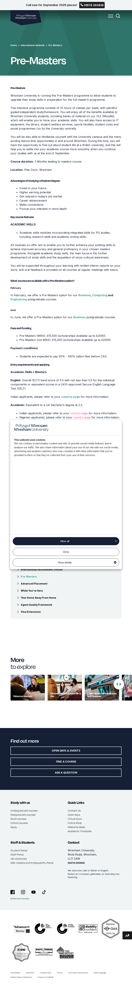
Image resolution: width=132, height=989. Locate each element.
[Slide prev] (117, 684)
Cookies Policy (45, 972)
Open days (74, 814)
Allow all (64, 541)
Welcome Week (76, 827)
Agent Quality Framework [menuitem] (36, 604)
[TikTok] (44, 892)
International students (33, 45)
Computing (99, 295)
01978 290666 (76, 862)
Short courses (18, 818)
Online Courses (19, 823)
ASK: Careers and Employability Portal (31, 862)
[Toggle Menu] (109, 18)
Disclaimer (30, 972)
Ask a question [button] (66, 772)
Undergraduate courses (23, 810)
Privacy (60, 972)
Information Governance (78, 972)
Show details (65, 562)
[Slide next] (120, 684)
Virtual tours (75, 818)
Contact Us (74, 810)
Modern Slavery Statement (21, 977)
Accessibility (15, 972)
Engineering (18, 299)
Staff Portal (17, 854)
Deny (66, 551)
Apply (13, 827)
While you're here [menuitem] (32, 590)
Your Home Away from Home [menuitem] (38, 597)
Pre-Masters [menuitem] (29, 576)
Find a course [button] (66, 761)
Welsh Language (100, 972)
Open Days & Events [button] (66, 750)
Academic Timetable (80, 831)
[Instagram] (23, 892)
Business (84, 295)
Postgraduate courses (22, 814)
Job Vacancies (18, 858)
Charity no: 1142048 (45, 977)
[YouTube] (33, 892)
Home (13, 45)
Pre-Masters (55, 45)
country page (70, 396)
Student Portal (18, 850)
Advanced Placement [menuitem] (34, 583)
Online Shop (75, 823)
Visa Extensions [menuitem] (31, 611)
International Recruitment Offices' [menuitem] (42, 569)
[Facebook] (12, 892)
